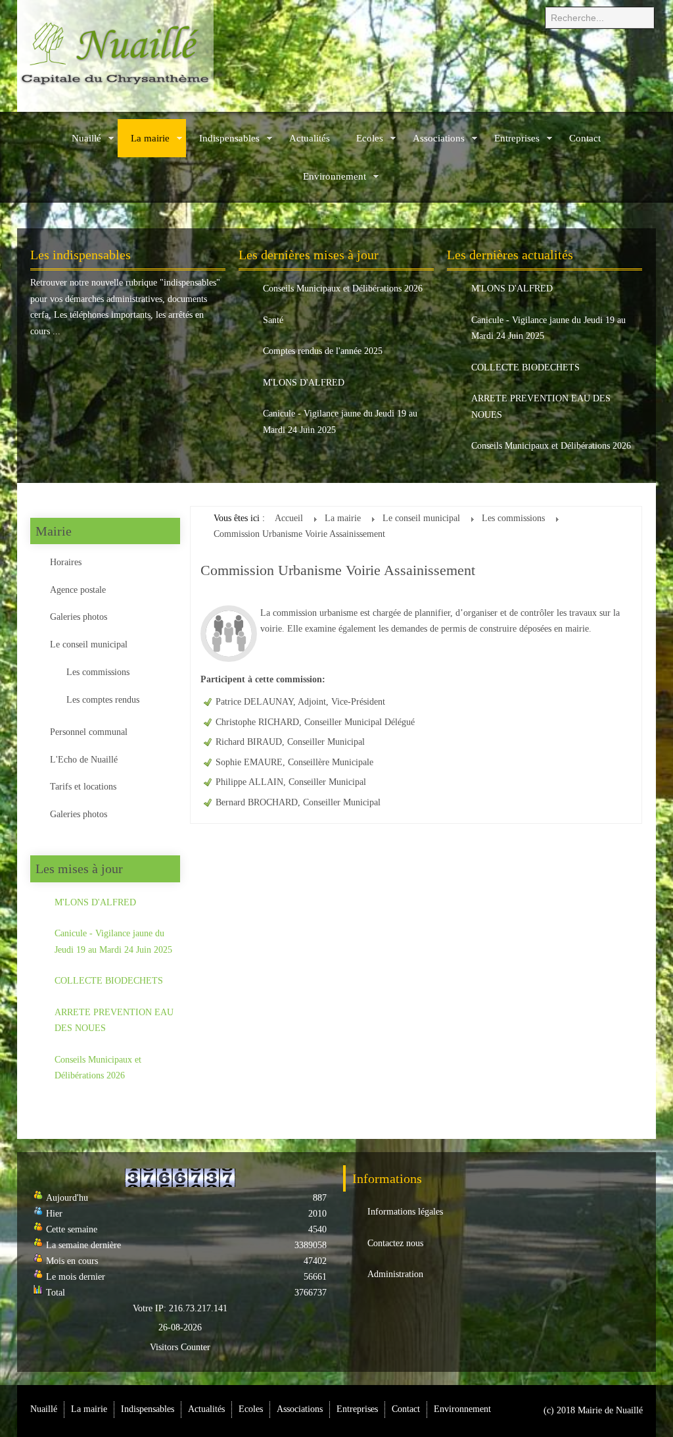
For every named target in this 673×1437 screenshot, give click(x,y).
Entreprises (517, 138)
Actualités (309, 138)
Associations (439, 138)
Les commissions (97, 672)
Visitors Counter (180, 1347)
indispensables (190, 283)
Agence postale (78, 590)
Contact (585, 138)
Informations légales (405, 1212)
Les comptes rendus (102, 700)
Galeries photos (78, 617)
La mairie (150, 138)
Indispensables (229, 138)
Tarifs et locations (83, 787)
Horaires (65, 562)
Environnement (334, 176)
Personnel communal (89, 732)
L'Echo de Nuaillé (84, 760)
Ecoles (369, 138)
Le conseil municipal (89, 644)
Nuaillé (86, 138)
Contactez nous (395, 1243)
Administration (395, 1274)
